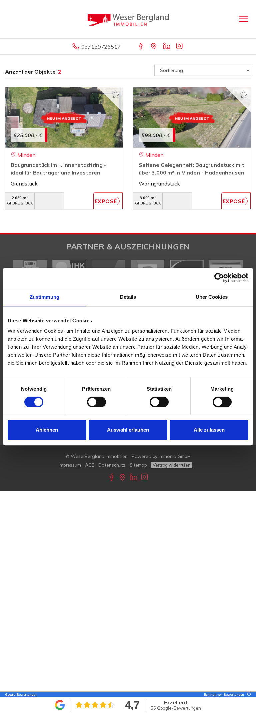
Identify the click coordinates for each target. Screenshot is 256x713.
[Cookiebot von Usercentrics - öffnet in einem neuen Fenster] (219, 278)
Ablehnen (47, 430)
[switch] (96, 402)
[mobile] (243, 19)
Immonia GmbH (175, 456)
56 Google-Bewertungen (176, 708)
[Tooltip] (248, 694)
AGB (90, 465)
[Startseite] (128, 19)
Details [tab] (128, 297)
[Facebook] (141, 46)
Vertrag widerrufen (172, 465)
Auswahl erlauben (128, 430)
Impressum (70, 465)
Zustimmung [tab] (44, 297)
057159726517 (101, 46)
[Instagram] (180, 46)
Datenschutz (112, 465)
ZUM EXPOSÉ (108, 200)
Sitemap (138, 465)
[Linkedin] (167, 46)
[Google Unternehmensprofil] (154, 46)
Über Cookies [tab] (212, 297)
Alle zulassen (209, 430)
